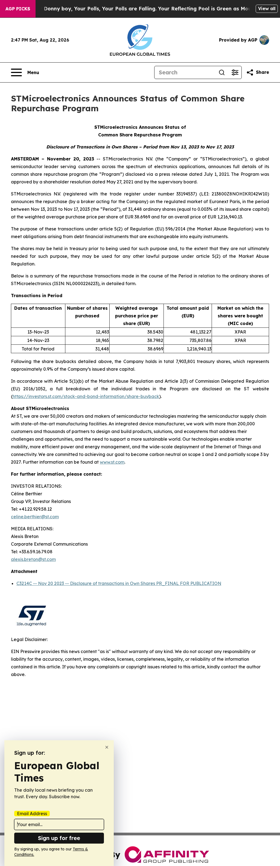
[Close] (106, 747)
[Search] (221, 72)
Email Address (32, 813)
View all (266, 8)
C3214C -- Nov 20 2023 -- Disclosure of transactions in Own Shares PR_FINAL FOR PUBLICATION (118, 583)
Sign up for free (59, 838)
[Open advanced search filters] (234, 72)
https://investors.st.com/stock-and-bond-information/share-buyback (86, 396)
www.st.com (112, 462)
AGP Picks (17, 8)
